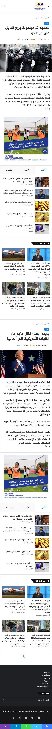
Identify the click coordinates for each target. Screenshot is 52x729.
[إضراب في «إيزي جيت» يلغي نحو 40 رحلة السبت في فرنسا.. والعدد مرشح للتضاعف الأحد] (13, 254)
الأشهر (43, 170)
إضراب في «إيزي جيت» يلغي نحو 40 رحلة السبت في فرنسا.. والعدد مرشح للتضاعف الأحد (14, 268)
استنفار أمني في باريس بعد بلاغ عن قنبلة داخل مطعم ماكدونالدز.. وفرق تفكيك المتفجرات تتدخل (40, 302)
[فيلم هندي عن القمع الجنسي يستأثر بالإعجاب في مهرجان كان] (42, 182)
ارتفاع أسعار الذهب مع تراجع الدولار (19, 202)
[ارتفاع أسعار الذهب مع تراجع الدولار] (42, 206)
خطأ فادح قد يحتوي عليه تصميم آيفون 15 (19, 227)
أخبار (37, 18)
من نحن (47, 678)
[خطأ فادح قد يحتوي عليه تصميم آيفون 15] (42, 229)
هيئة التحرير (46, 675)
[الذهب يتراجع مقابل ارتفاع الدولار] (42, 217)
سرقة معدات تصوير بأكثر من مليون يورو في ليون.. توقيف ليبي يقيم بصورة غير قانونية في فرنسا (13, 302)
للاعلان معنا (46, 683)
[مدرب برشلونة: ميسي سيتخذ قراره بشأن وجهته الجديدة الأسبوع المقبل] (42, 194)
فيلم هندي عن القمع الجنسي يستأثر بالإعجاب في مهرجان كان (18, 180)
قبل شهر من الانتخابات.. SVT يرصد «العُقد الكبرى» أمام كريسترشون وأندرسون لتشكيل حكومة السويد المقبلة (39, 269)
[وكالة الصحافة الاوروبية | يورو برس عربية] (39, 6)
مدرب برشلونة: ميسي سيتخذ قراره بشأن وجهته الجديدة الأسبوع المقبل (18, 192)
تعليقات (9, 170)
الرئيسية (44, 18)
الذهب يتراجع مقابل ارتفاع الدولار (19, 213)
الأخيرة (26, 170)
